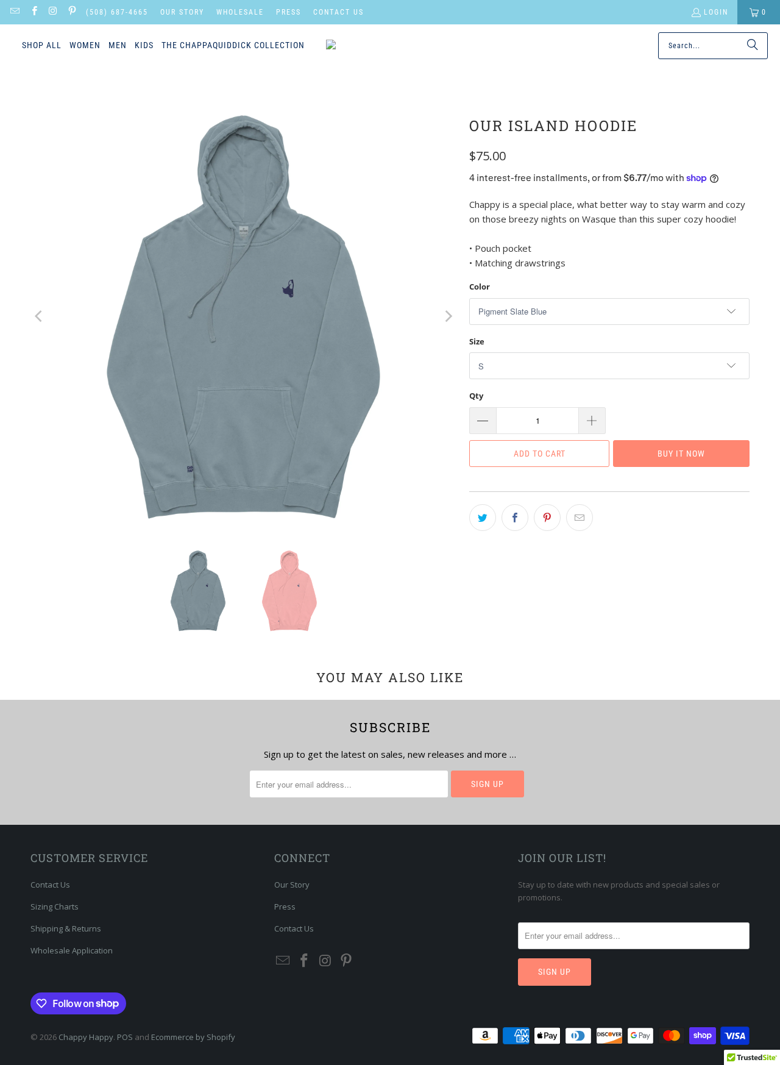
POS (125, 1036)
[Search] (752, 45)
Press (288, 12)
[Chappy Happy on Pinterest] (71, 12)
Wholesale (240, 12)
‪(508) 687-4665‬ (117, 12)
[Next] (448, 316)
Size (476, 341)
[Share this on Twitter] (482, 517)
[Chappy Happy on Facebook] (33, 12)
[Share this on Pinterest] (547, 517)
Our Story (182, 12)
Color (479, 286)
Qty (476, 395)
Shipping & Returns (65, 928)
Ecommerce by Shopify (193, 1036)
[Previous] (39, 316)
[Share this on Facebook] (515, 517)
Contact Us (338, 12)
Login (716, 12)
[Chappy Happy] (379, 46)
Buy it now (681, 453)
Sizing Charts (54, 906)
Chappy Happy (85, 1036)
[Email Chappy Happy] (14, 12)
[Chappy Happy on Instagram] (53, 12)
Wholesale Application (71, 950)
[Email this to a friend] (579, 517)
